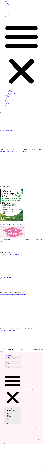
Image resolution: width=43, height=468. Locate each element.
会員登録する (7, 101)
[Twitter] (38, 439)
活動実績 (6, 9)
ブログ (6, 6)
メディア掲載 (6, 11)
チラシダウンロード (8, 8)
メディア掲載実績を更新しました (6, 110)
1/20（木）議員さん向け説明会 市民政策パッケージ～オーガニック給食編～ (13, 151)
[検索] (32, 389)
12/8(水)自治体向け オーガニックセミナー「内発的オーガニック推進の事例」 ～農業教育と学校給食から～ (18, 188)
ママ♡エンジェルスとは (8, 2)
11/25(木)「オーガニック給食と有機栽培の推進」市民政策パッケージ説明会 (13, 294)
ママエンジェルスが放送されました (6, 277)
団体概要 (7, 3)
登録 (5, 12)
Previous (1, 351)
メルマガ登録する (8, 14)
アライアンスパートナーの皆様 (11, 93)
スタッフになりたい (7, 103)
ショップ (6, 15)
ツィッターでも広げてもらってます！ (6, 241)
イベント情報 (6, 7)
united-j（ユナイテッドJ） (11, 5)
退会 (5, 17)
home (6, 1)
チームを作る (7, 13)
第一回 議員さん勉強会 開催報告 (6, 130)
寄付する (6, 16)
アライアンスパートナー (9, 4)
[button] (21, 54)
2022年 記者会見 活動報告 (9, 10)
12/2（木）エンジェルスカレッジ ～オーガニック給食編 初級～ (11, 224)
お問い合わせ (6, 106)
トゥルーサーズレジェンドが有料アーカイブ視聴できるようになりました (12, 254)
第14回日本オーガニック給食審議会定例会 (7, 330)
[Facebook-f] (36, 439)
